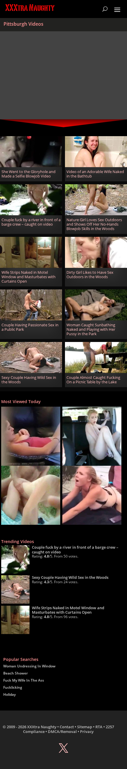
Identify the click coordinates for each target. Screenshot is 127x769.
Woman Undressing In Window (29, 666)
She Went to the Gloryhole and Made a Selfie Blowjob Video (28, 174)
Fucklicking (12, 687)
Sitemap (84, 726)
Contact (67, 726)
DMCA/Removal (62, 731)
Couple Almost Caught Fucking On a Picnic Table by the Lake (93, 379)
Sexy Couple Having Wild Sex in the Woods (28, 379)
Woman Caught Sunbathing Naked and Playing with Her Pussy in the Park (90, 329)
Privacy (87, 731)
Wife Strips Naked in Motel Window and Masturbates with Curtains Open (28, 277)
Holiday (9, 694)
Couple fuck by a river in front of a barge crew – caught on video (31, 222)
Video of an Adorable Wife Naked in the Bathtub (95, 174)
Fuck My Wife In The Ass (23, 680)
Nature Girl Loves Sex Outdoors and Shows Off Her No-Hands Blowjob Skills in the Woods (94, 224)
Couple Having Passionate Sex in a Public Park (29, 327)
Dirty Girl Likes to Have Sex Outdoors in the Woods (89, 274)
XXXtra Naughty (41, 726)
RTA (98, 726)
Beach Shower (15, 673)
